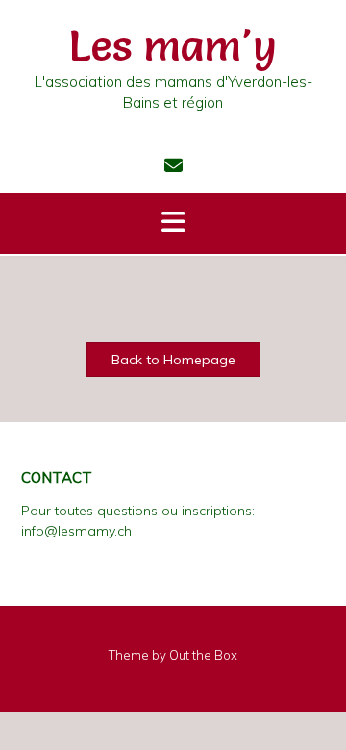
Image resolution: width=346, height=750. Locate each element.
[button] (173, 223)
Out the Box (203, 654)
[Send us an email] (173, 165)
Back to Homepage (173, 359)
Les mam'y (173, 45)
